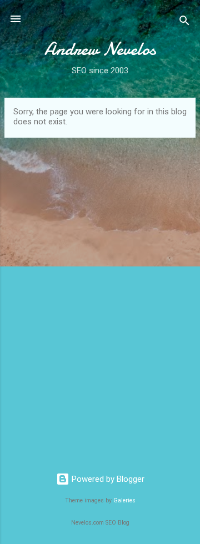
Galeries (124, 500)
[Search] (184, 22)
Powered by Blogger (106, 479)
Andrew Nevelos (100, 49)
